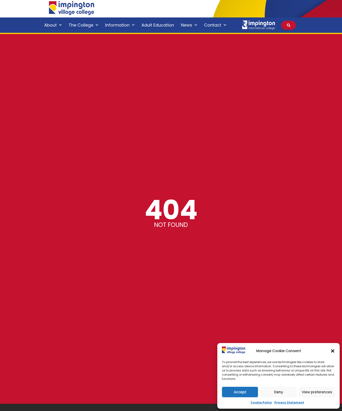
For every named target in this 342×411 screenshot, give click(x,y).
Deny (278, 392)
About (50, 25)
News (186, 25)
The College (81, 25)
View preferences (317, 392)
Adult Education (157, 25)
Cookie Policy (261, 402)
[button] (332, 351)
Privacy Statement (289, 402)
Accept (240, 392)
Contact (212, 25)
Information (117, 25)
